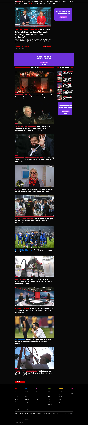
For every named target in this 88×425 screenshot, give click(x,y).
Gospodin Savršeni (38, 401)
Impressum (16, 413)
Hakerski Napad (24, 48)
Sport (28, 1)
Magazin (36, 1)
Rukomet (26, 391)
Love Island (37, 397)
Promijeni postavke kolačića (50, 413)
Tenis (25, 397)
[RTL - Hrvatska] (67, 413)
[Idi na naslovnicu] (24, 2)
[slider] (33, 25)
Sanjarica (72, 393)
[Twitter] (45, 46)
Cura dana (60, 391)
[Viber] (49, 46)
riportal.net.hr (50, 417)
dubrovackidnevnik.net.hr (57, 417)
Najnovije (72, 391)
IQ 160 (51, 1)
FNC (25, 401)
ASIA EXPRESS (57, 1)
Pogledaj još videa (19, 381)
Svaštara (60, 399)
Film (36, 391)
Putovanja (49, 399)
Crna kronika (25, 3)
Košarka (26, 396)
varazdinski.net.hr (43, 417)
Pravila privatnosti (39, 413)
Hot (32, 1)
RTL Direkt (36, 3)
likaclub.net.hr (27, 419)
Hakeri (19, 48)
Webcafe (41, 1)
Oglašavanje (21, 413)
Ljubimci (49, 396)
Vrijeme (54, 3)
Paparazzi (37, 394)
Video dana (60, 402)
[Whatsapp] (47, 46)
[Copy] (50, 46)
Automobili (49, 405)
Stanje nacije (42, 3)
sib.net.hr (33, 417)
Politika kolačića (32, 413)
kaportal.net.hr (37, 417)
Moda (48, 397)
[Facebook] (44, 46)
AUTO (48, 1)
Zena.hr (19, 417)
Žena (45, 1)
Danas (16, 388)
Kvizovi (60, 401)
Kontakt (44, 413)
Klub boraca (26, 393)
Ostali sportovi (27, 399)
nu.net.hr (68, 417)
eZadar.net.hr (64, 417)
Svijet (20, 3)
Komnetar (60, 394)
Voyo (36, 404)
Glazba (37, 393)
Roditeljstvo (49, 401)
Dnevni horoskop (61, 393)
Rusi (16, 48)
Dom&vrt (49, 391)
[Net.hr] (71, 413)
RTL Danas (31, 3)
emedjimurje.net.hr (28, 417)
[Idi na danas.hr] (18, 1)
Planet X (60, 397)
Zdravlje (49, 402)
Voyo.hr (22, 417)
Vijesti (16, 3)
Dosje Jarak (49, 3)
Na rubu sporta (27, 394)
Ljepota (49, 394)
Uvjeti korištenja (26, 413)
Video (72, 390)
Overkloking (60, 396)
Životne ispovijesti (50, 404)
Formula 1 (26, 402)
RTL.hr (16, 417)
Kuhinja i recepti (50, 393)
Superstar (37, 399)
